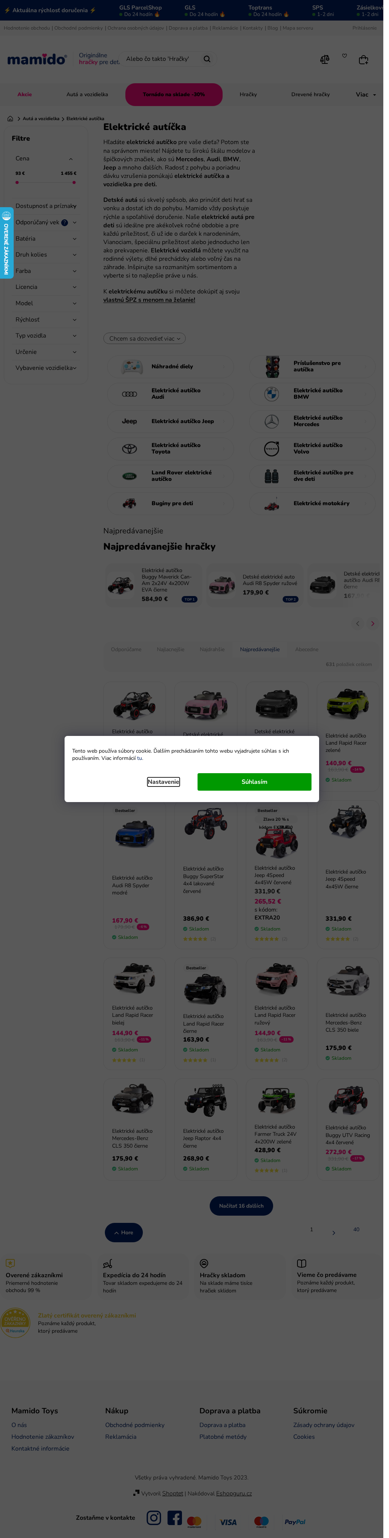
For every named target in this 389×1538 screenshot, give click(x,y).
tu (139, 758)
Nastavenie (163, 782)
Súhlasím (254, 782)
